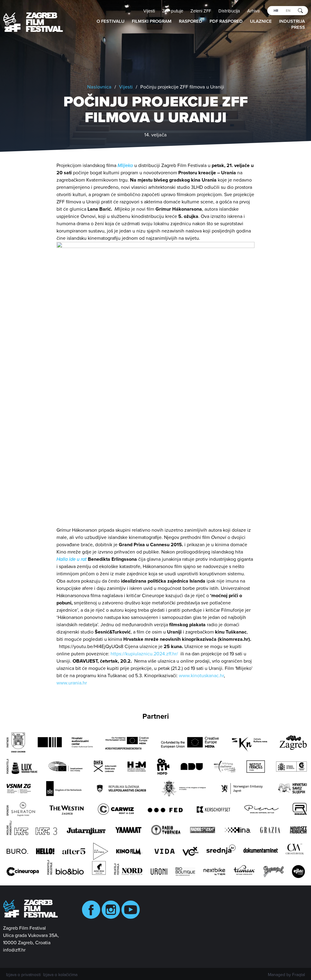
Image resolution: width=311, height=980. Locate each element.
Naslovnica (99, 87)
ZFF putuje (172, 11)
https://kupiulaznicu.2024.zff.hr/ (144, 654)
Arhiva (253, 11)
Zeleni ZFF (200, 11)
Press (298, 27)
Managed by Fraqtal (286, 975)
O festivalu (111, 21)
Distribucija (229, 11)
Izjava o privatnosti (23, 975)
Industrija (292, 21)
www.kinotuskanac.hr (201, 676)
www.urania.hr (71, 683)
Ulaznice (261, 21)
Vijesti (149, 11)
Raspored (190, 21)
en (288, 11)
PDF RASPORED (226, 21)
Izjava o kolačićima (60, 975)
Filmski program (152, 21)
